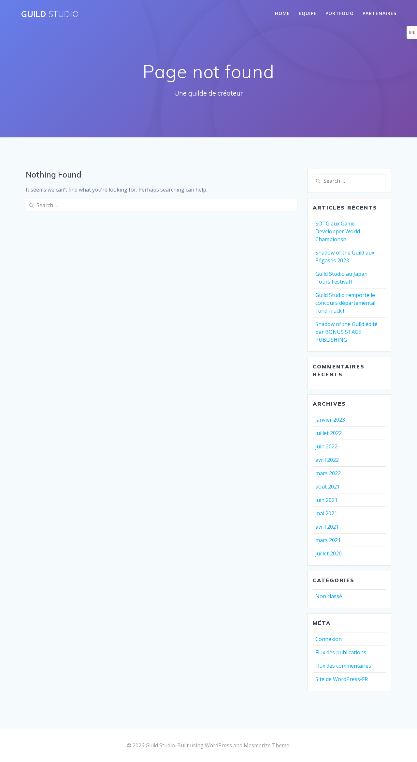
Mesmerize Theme (266, 745)
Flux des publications (340, 652)
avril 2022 (327, 459)
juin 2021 (326, 500)
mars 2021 (328, 540)
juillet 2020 (328, 553)
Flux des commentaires (343, 665)
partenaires (379, 13)
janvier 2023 (330, 419)
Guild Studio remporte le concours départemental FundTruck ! (345, 302)
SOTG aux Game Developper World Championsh (337, 231)
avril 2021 (327, 526)
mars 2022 (328, 473)
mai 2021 (326, 513)
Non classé (328, 596)
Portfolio (339, 13)
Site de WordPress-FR (341, 679)
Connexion (328, 639)
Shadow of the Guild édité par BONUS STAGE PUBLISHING (346, 331)
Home (282, 13)
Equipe (308, 13)
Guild (50, 14)
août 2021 (327, 486)
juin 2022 (326, 446)
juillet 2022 (328, 433)
